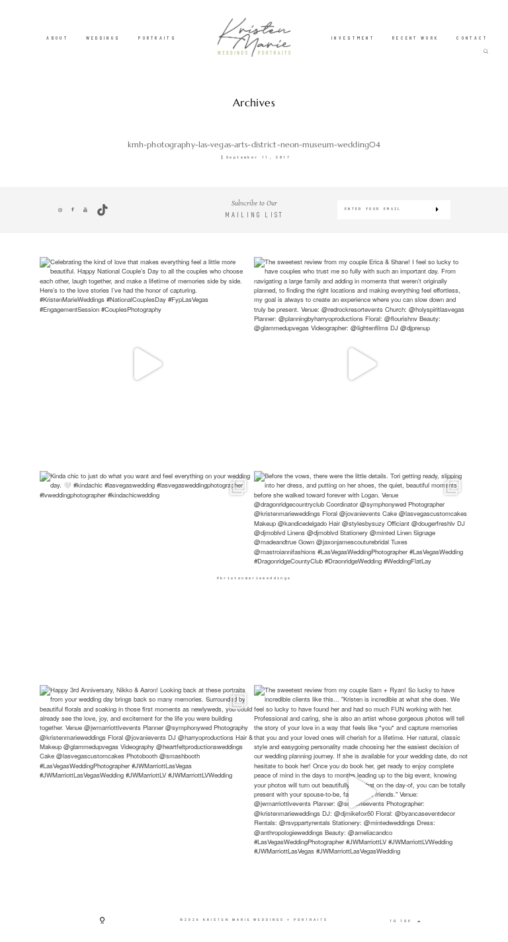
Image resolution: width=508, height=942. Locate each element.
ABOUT (57, 37)
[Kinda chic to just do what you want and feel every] (147, 578)
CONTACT (471, 37)
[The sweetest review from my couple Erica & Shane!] (361, 364)
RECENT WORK (415, 37)
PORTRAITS (157, 37)
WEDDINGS (103, 37)
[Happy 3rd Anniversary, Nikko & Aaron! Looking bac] (147, 792)
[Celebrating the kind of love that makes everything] (147, 364)
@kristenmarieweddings (254, 577)
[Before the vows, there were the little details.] (361, 578)
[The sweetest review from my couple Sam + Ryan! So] (361, 792)
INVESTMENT (352, 37)
